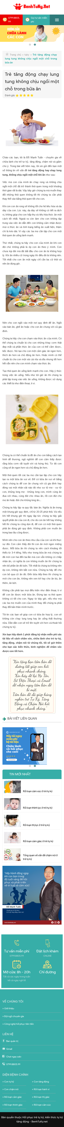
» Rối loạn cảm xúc (41, 1104)
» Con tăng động (40, 1081)
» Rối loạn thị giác (41, 1097)
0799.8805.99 (14, 19)
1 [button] (29, 44)
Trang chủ (15, 54)
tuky (26, 54)
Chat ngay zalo (13, 1056)
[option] (32, 33)
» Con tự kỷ (8, 1081)
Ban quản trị (12, 1041)
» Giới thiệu (8, 1008)
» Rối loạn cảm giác (12, 1097)
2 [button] (34, 44)
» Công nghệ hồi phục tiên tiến (18, 1024)
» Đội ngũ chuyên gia (13, 1016)
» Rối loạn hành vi (40, 1089)
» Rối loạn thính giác (12, 1104)
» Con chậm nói (10, 1089)
